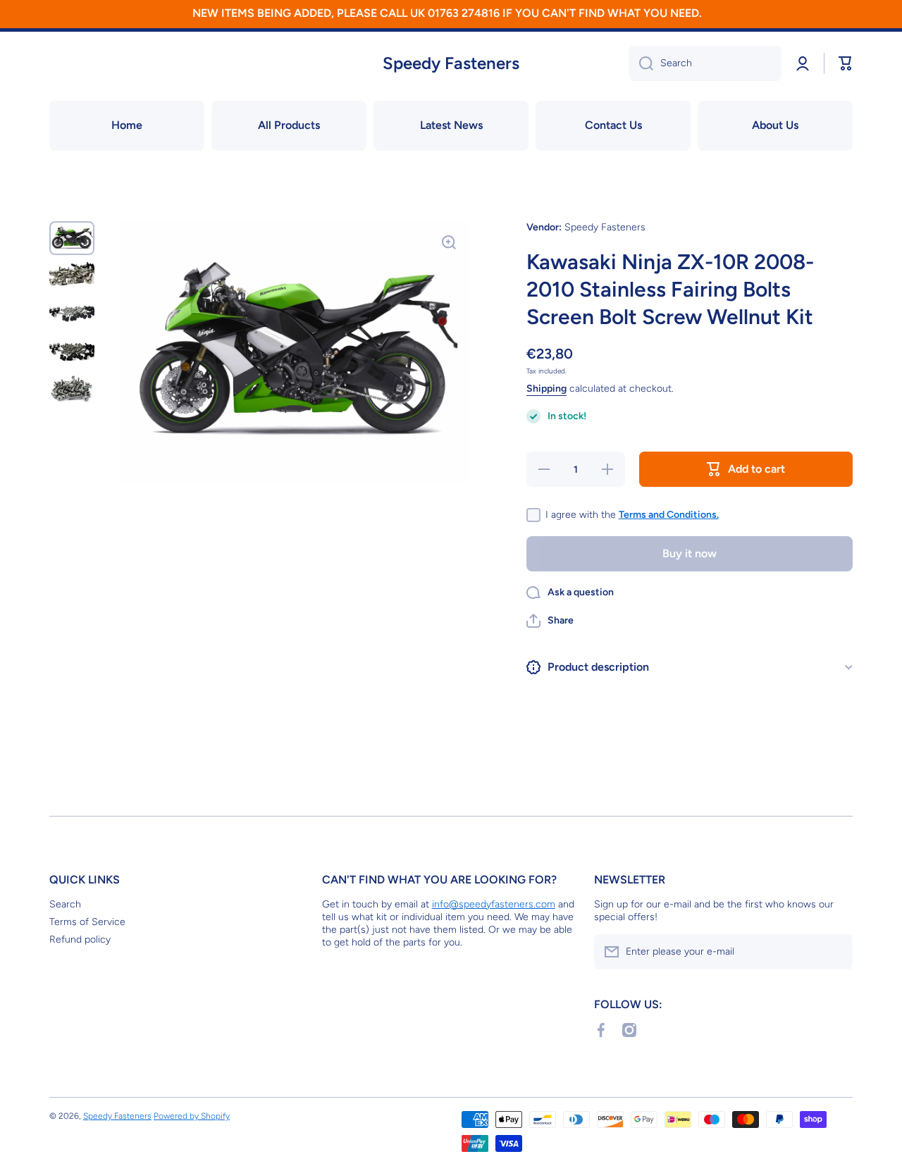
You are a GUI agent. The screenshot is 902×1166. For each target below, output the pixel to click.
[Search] (641, 63)
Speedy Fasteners (117, 1116)
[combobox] (705, 63)
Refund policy (80, 939)
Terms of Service (87, 922)
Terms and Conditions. (669, 515)
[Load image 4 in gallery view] (71, 351)
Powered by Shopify (192, 1116)
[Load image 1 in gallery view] (71, 238)
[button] (550, 621)
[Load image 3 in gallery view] (71, 314)
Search (65, 904)
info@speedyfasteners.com (493, 904)
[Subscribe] (835, 951)
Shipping (546, 389)
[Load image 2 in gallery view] (71, 277)
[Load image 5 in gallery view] (71, 388)
